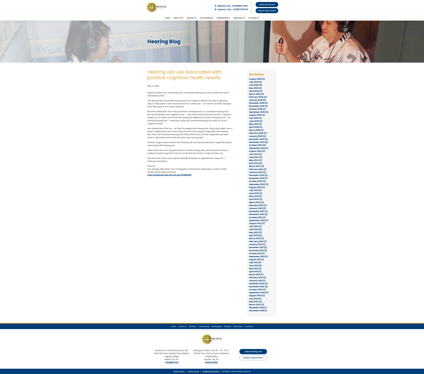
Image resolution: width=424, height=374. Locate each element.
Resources (238, 18)
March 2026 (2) (256, 94)
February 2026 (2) (258, 97)
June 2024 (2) (255, 157)
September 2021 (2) (258, 256)
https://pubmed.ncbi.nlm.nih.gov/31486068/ (169, 175)
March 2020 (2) (256, 304)
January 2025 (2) (257, 136)
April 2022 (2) (255, 235)
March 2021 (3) (256, 274)
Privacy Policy (179, 371)
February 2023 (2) (258, 205)
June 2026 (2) (255, 85)
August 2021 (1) (256, 259)
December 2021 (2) (258, 247)
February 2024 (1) (257, 169)
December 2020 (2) (258, 283)
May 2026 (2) (255, 88)
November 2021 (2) (258, 250)
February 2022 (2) (258, 241)
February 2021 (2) (257, 277)
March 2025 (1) (256, 130)
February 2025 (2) (258, 133)
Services (191, 18)
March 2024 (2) (256, 166)
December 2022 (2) (258, 211)
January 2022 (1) (257, 244)
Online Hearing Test (253, 351)
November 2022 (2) (258, 214)
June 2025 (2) (255, 121)
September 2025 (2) (258, 112)
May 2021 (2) (255, 268)
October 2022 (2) (257, 217)
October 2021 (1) (257, 253)
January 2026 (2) (257, 100)
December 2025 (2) (258, 103)
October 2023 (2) (257, 181)
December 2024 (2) (258, 139)
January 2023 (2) (257, 208)
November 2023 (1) (258, 178)
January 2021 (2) (257, 280)
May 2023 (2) (255, 196)
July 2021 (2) (255, 262)
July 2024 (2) (255, 154)
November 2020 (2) (258, 286)
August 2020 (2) (257, 295)
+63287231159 (240, 9)
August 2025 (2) (257, 115)
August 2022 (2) (257, 223)
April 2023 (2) (255, 199)
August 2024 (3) (257, 151)
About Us (177, 18)
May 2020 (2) (255, 301)
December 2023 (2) (258, 175)
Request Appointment (253, 358)
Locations (252, 18)
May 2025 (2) (255, 124)
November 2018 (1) (258, 310)
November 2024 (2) (258, 142)
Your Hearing (206, 18)
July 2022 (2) (255, 226)
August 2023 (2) (257, 187)
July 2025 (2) (255, 118)
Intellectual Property (211, 371)
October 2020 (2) (257, 289)
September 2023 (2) (258, 184)
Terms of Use (193, 371)
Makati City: (224, 5)
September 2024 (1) (258, 148)
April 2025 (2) (255, 127)
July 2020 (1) (255, 298)
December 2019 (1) (258, 307)
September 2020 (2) (258, 292)
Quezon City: (224, 9)
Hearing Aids (222, 18)
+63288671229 (239, 5)
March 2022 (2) (256, 238)
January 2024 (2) (257, 172)
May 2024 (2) (255, 160)
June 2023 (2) (255, 193)
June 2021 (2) (255, 265)
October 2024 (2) (257, 145)
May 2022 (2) (255, 232)
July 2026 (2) (255, 82)
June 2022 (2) (255, 229)
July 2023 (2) (255, 190)
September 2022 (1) (258, 220)
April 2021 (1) (255, 271)
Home (167, 18)
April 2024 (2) (255, 163)
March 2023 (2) (256, 202)
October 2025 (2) (257, 109)
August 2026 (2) (257, 79)
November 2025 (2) (258, 106)
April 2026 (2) (255, 91)
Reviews (227, 326)
